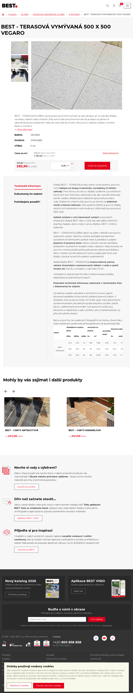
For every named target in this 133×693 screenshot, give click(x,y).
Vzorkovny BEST (26, 549)
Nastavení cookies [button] (19, 685)
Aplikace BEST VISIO (28, 518)
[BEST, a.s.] (96, 638)
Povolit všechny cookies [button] (48, 685)
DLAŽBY (25, 14)
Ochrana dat (95, 659)
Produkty (12, 14)
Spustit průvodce (27, 487)
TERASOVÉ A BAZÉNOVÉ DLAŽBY (49, 14)
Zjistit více (78, 591)
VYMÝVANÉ (74, 14)
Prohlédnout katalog (17, 594)
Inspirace (6, 659)
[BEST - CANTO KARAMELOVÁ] (90, 412)
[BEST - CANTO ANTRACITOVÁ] (27, 412)
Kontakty (50, 655)
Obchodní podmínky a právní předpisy (107, 655)
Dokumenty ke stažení (56, 659)
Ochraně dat (107, 625)
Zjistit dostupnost (110, 153)
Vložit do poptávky (97, 166)
